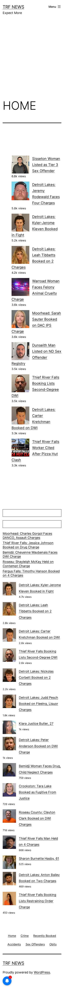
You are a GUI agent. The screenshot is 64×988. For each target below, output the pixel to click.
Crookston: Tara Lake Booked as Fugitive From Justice (37, 792)
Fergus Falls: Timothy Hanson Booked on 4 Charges (31, 573)
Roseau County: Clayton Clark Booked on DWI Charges (37, 818)
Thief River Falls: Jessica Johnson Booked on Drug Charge (28, 545)
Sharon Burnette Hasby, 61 (39, 858)
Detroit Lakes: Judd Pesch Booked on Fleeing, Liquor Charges (38, 704)
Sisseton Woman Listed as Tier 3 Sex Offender (46, 164)
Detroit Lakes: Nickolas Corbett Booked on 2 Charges (36, 677)
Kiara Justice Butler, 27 (36, 723)
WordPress (42, 972)
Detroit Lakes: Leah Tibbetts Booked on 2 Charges (35, 611)
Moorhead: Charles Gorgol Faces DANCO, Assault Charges (27, 536)
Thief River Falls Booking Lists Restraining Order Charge (37, 901)
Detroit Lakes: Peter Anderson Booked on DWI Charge (38, 746)
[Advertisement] (32, 60)
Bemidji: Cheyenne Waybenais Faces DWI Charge (30, 554)
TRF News (13, 7)
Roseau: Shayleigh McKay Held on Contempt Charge (28, 564)
